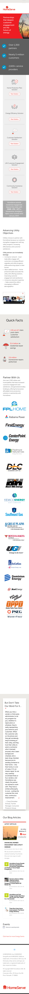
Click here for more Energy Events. (14, 936)
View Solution (15, 94)
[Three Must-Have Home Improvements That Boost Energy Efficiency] (7, 909)
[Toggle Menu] (24, 9)
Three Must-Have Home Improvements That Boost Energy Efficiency (16, 910)
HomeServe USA (10, 849)
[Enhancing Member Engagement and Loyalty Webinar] (14, 833)
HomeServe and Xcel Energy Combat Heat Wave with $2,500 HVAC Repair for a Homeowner (14, 897)
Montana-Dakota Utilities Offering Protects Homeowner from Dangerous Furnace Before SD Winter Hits (14, 882)
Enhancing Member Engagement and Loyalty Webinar (14, 845)
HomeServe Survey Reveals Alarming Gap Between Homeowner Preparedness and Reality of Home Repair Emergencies (14, 866)
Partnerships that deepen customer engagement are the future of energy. (8, 25)
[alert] (14, 927)
